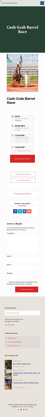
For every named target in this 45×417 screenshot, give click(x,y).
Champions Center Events (22, 160)
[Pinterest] (24, 410)
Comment (11, 233)
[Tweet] (20, 211)
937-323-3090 (9, 325)
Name (9, 256)
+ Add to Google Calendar (23, 174)
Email (9, 265)
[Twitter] (21, 410)
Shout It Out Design (26, 407)
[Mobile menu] (42, 3)
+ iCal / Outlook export (23, 180)
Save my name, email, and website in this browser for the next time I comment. (22, 283)
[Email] (29, 211)
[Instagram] (27, 410)
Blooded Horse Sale (22, 364)
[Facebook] (18, 410)
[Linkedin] (24, 211)
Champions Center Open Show (26, 383)
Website (9, 273)
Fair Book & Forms (14, 346)
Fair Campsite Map (14, 342)
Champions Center (23, 151)
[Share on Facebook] (15, 211)
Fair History (11, 338)
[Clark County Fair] (8, 3)
